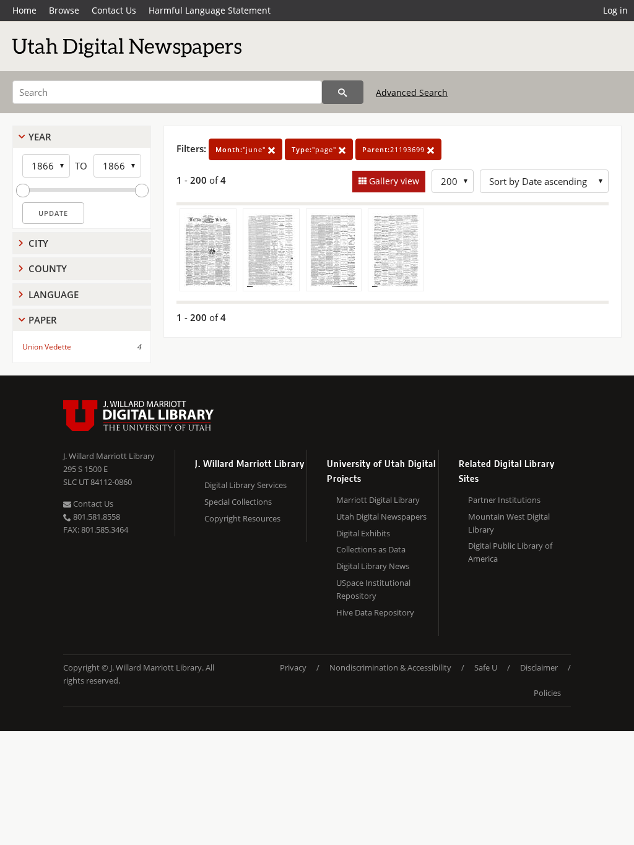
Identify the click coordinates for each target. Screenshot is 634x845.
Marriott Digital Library (378, 499)
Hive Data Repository (375, 612)
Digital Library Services (245, 485)
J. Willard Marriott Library (109, 455)
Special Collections (238, 501)
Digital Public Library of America (510, 552)
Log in (615, 10)
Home (24, 10)
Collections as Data (371, 549)
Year (39, 137)
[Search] (342, 92)
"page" (315, 149)
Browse (64, 10)
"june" (241, 149)
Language (53, 294)
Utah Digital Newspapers (381, 516)
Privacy (293, 667)
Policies (547, 692)
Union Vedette (46, 346)
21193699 (394, 149)
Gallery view (393, 181)
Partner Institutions (504, 499)
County (47, 268)
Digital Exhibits (363, 533)
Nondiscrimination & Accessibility (390, 667)
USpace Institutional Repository (373, 589)
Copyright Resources (242, 518)
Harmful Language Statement (210, 10)
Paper (42, 320)
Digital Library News (372, 566)
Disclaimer (539, 667)
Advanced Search (412, 92)
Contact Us (114, 10)
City (38, 243)
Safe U (485, 667)
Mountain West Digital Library (509, 523)
